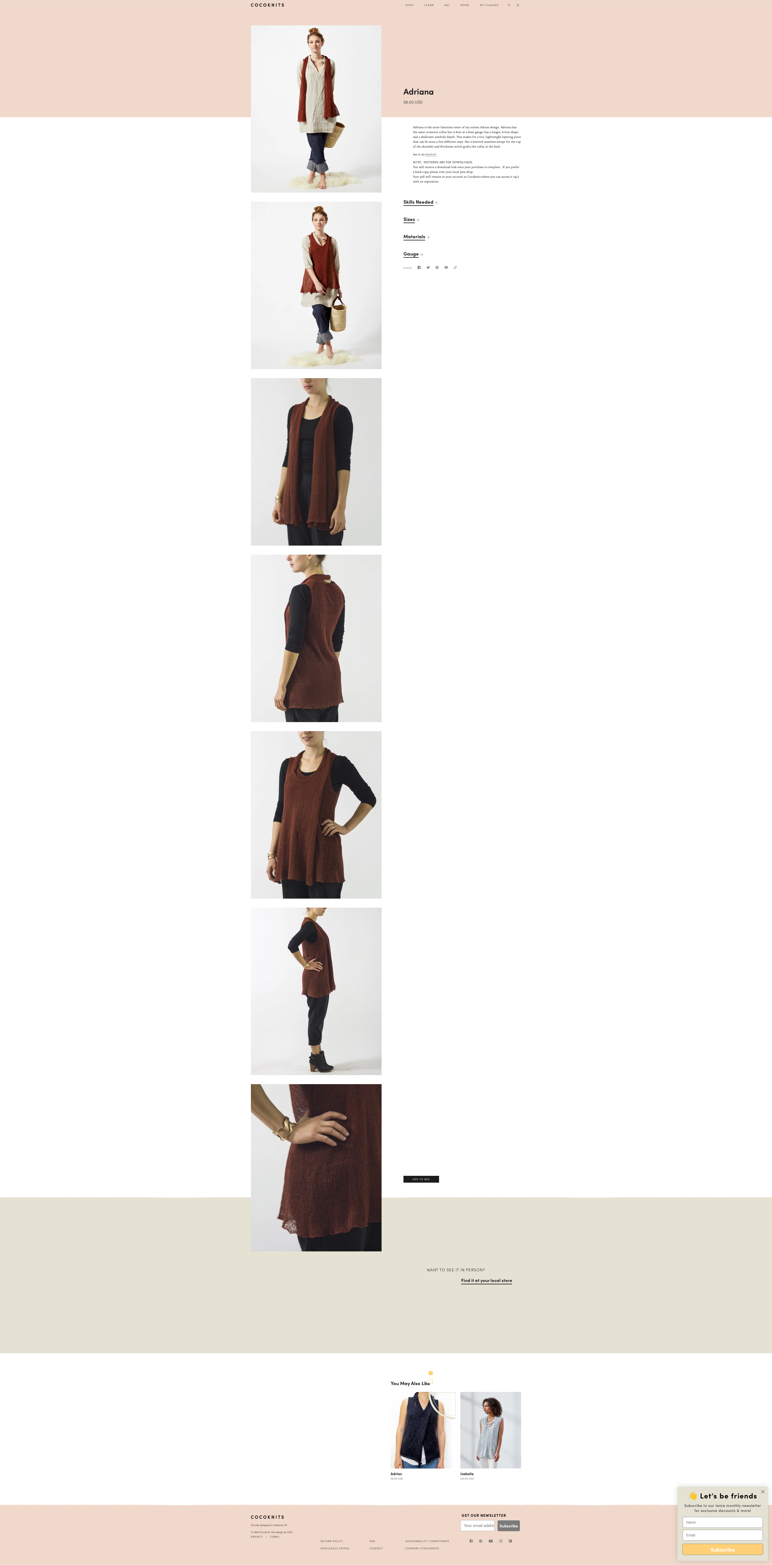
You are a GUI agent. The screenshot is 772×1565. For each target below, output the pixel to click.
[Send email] (446, 268)
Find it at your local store (486, 1280)
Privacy (257, 1536)
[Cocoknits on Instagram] (504, 1541)
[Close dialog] (762, 1491)
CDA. (290, 1532)
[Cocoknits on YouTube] (494, 1541)
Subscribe (509, 1526)
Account (518, 5)
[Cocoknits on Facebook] (474, 1541)
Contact (376, 1548)
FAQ (372, 1541)
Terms (274, 1536)
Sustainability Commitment (427, 1541)
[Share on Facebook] (419, 268)
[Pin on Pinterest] (437, 268)
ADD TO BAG (420, 1460)
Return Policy (332, 1541)
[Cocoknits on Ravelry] (510, 1541)
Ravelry (431, 154)
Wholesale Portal (335, 1548)
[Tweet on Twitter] (428, 268)
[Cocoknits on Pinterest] (484, 1541)
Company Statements (422, 1548)
